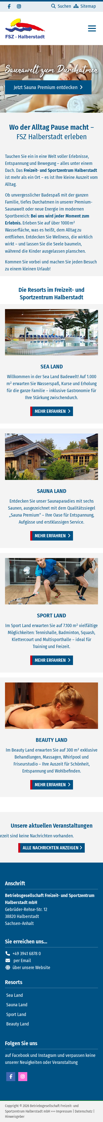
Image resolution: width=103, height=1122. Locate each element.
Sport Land (16, 1014)
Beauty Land (17, 1024)
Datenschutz (83, 1111)
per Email (22, 960)
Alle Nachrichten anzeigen (50, 848)
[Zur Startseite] (25, 28)
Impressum (64, 1111)
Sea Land (14, 995)
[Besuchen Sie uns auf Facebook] (9, 6)
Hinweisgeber (14, 1117)
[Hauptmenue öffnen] (92, 28)
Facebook (10, 1076)
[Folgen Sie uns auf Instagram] (19, 6)
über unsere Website (31, 967)
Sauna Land (17, 1005)
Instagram (22, 1076)
